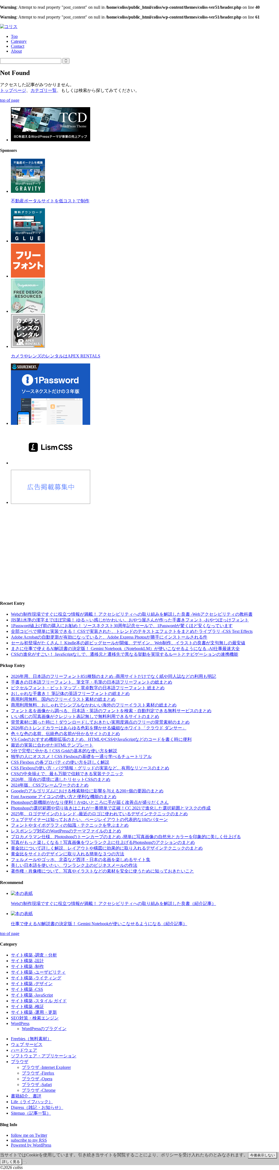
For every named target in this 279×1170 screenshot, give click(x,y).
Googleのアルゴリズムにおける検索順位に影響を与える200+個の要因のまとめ (87, 791)
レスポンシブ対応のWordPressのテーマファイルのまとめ (66, 831)
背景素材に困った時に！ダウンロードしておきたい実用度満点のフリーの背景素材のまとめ (100, 722)
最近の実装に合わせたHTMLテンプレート (52, 745)
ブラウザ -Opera (37, 1078)
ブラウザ (19, 1061)
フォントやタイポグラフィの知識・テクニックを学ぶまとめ (70, 825)
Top (14, 36)
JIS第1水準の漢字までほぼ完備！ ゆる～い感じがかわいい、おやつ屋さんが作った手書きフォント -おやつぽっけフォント (130, 620)
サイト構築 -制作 (27, 966)
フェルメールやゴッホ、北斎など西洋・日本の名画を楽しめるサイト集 (80, 859)
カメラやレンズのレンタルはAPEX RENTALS (55, 356)
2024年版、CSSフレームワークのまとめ (50, 785)
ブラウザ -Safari (37, 1084)
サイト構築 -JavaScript (32, 995)
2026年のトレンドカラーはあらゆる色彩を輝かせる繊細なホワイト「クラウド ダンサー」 (98, 728)
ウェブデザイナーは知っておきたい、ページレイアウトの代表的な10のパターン (89, 819)
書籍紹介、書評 (26, 1096)
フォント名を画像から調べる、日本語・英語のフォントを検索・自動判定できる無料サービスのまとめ (111, 710)
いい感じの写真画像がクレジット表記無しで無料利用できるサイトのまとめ (85, 716)
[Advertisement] (139, 547)
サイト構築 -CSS (27, 989)
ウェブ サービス (27, 1044)
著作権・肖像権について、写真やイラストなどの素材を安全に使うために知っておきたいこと (102, 871)
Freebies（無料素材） (31, 1038)
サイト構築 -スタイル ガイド (39, 1000)
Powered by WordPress (31, 1145)
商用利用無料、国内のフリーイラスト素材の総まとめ (63, 699)
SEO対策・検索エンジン (35, 1018)
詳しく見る (11, 1162)
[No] (24, 1163)
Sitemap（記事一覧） (31, 1113)
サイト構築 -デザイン (32, 983)
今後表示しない (262, 1155)
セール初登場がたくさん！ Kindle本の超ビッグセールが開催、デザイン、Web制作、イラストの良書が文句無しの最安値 (128, 642)
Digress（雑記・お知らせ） (37, 1107)
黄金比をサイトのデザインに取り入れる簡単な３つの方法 (67, 854)
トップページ (13, 90)
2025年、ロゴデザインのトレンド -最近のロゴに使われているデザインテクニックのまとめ (99, 813)
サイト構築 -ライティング (36, 978)
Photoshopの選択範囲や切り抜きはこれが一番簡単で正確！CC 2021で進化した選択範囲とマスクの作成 (111, 808)
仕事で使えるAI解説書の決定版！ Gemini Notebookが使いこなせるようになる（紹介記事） (99, 923)
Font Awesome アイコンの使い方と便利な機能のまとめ (63, 796)
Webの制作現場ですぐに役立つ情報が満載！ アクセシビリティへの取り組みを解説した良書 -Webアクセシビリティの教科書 (132, 614)
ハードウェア (24, 1050)
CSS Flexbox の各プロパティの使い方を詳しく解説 (60, 762)
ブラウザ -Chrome (39, 1090)
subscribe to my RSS (29, 1140)
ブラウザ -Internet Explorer (46, 1067)
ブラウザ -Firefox (38, 1073)
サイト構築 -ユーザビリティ (38, 972)
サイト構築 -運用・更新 (34, 1012)
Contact (17, 46)
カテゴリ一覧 (44, 90)
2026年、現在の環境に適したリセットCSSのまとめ (60, 779)
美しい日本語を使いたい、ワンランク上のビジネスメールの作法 (74, 865)
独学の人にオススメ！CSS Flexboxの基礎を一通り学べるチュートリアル (81, 756)
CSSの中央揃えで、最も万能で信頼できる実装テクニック (67, 773)
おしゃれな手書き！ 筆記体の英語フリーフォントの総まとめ (70, 693)
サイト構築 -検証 (27, 1006)
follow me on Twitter (29, 1135)
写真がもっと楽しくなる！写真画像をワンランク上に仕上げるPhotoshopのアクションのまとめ (103, 842)
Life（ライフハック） (32, 1101)
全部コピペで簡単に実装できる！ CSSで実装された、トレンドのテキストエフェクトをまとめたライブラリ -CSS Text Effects (132, 631)
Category (19, 41)
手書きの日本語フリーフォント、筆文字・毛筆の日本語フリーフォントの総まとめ (91, 682)
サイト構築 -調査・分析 (34, 955)
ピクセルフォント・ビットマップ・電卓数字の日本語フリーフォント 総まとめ (88, 687)
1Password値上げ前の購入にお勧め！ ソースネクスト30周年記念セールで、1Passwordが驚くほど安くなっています (122, 625)
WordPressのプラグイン (44, 1028)
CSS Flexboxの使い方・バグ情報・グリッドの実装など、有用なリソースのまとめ (90, 768)
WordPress (20, 1023)
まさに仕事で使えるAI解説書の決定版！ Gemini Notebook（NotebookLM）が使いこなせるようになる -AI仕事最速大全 (125, 648)
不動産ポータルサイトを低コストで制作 (50, 200)
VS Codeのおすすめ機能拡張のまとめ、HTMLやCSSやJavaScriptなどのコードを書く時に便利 (101, 739)
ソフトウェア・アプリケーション (43, 1056)
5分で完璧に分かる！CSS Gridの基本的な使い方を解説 (64, 750)
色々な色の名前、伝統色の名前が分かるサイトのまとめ (65, 733)
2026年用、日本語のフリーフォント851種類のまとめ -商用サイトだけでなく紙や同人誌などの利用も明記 (113, 676)
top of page (9, 100)
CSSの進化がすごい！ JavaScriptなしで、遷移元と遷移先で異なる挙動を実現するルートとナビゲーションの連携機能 (124, 654)
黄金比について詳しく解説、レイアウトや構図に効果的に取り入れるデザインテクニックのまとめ (107, 848)
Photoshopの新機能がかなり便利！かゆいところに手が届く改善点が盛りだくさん (90, 802)
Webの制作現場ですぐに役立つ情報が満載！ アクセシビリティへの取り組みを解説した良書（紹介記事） (113, 903)
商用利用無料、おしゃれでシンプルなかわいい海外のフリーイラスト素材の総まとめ (94, 705)
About (16, 51)
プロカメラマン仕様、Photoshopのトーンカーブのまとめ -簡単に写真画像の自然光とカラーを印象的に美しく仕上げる (126, 836)
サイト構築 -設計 (27, 960)
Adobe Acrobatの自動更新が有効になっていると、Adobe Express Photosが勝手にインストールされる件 (109, 637)
